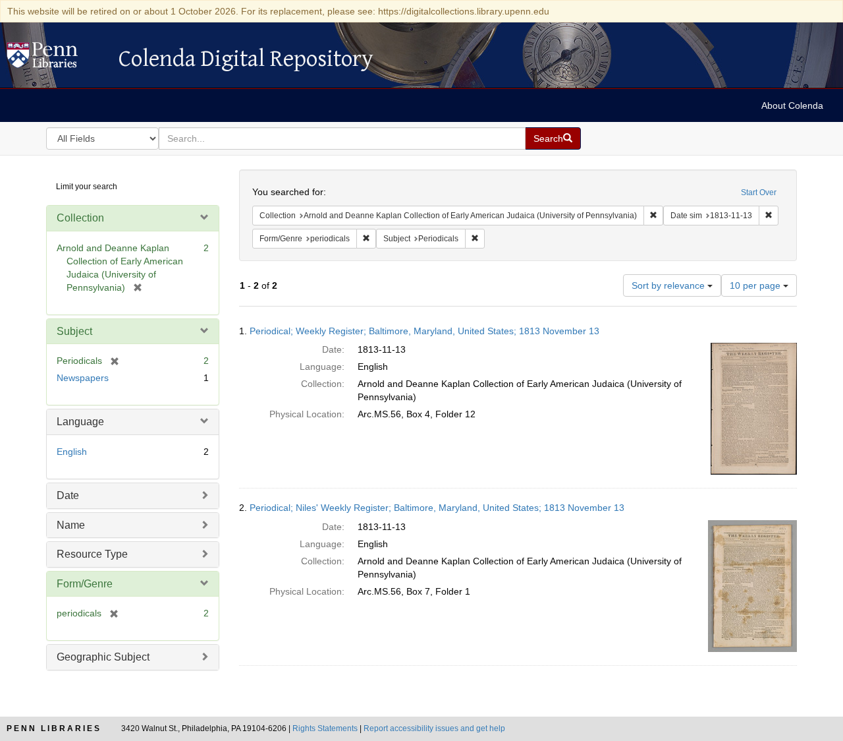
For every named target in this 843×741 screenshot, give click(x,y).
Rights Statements (325, 728)
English (72, 451)
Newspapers (83, 377)
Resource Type (92, 554)
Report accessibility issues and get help (434, 728)
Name (71, 525)
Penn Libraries (54, 728)
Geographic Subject (103, 657)
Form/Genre (85, 583)
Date (68, 495)
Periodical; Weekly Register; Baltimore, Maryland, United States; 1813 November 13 (424, 331)
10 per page (756, 285)
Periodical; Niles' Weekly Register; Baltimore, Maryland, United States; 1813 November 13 (437, 507)
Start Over (758, 192)
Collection (80, 217)
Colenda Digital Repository (56, 58)
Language (80, 421)
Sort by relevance (669, 285)
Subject (74, 331)
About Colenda (792, 105)
